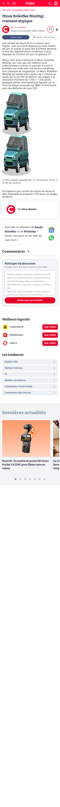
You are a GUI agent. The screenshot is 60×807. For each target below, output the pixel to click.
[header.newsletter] (14, 3)
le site (53, 194)
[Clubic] (30, 3)
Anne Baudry (20, 27)
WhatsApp (30, 231)
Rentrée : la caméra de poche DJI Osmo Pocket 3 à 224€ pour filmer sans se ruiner (25, 464)
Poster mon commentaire (30, 300)
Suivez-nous (16, 37)
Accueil (6, 10)
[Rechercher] (8, 3)
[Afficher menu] (3, 3)
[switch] (50, 3)
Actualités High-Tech (23, 10)
